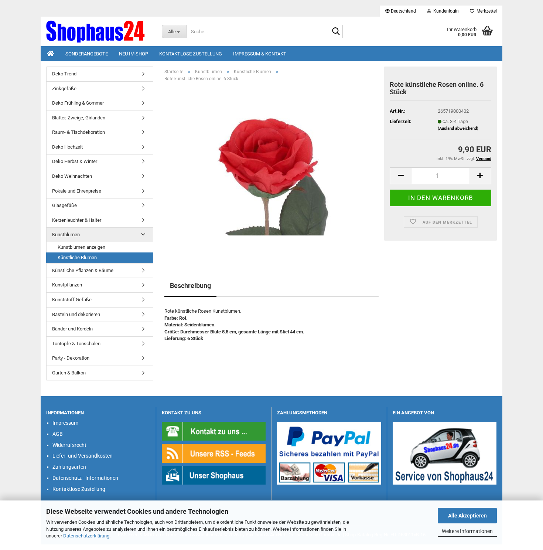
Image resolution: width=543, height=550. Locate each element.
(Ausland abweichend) (458, 128)
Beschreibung (190, 285)
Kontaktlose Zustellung (190, 54)
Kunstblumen (66, 234)
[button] (400, 11)
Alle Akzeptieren (467, 516)
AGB (57, 434)
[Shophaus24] (98, 31)
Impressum (65, 423)
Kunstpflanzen (67, 285)
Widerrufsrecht (69, 445)
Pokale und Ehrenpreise (76, 191)
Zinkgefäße (64, 88)
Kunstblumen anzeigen (81, 247)
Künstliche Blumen (77, 257)
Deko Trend (64, 74)
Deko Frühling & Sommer (78, 103)
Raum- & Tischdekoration (78, 132)
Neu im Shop (133, 54)
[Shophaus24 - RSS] (214, 453)
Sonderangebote (86, 54)
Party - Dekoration (70, 358)
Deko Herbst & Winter (74, 161)
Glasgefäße (64, 205)
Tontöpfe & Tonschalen (76, 343)
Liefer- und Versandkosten (82, 456)
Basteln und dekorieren (76, 314)
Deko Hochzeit (67, 147)
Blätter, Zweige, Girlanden (78, 117)
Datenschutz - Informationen (85, 478)
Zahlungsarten (69, 467)
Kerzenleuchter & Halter (76, 220)
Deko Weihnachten (72, 176)
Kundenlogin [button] (445, 11)
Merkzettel (485, 11)
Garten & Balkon (69, 373)
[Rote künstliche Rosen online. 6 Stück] (271, 170)
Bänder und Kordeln (72, 329)
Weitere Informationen (467, 531)
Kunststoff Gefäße (72, 299)
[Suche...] (336, 31)
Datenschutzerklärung (86, 536)
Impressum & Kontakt (259, 54)
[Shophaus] (214, 475)
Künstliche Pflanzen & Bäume (82, 270)
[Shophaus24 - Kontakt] (214, 431)
